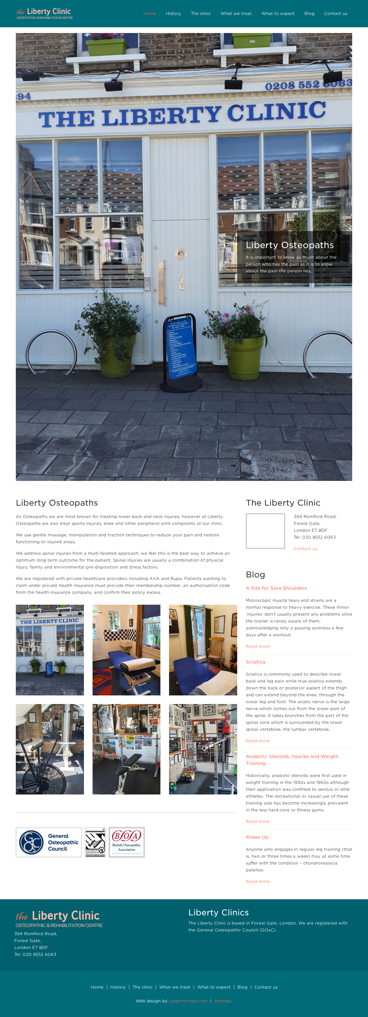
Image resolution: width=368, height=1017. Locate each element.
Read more (258, 646)
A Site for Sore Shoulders (276, 588)
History (173, 13)
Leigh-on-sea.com (188, 1001)
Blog (309, 13)
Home (149, 13)
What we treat (236, 13)
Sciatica (255, 662)
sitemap (222, 1001)
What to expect (278, 13)
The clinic (201, 13)
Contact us (335, 13)
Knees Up (257, 837)
